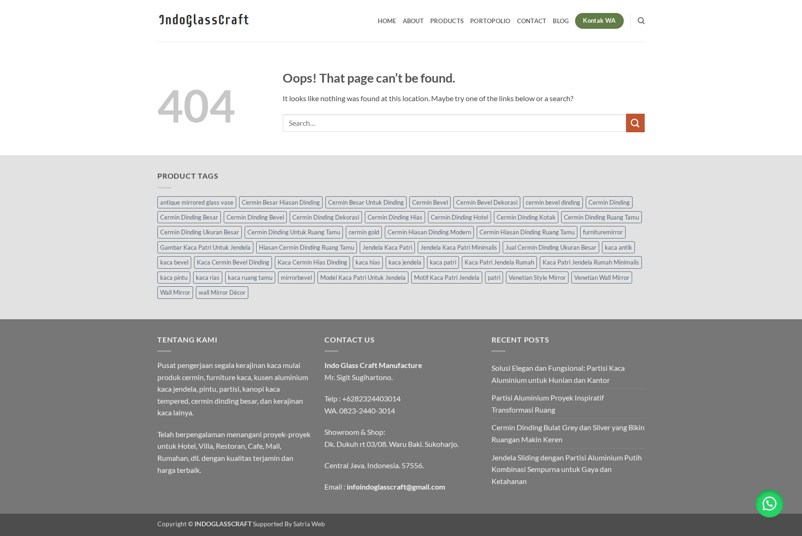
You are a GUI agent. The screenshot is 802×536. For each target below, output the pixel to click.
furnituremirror (603, 232)
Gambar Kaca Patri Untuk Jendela (205, 247)
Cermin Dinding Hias (395, 217)
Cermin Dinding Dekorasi (325, 217)
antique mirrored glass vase (196, 202)
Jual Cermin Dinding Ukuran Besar (550, 247)
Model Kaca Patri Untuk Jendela (363, 277)
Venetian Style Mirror (537, 277)
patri (494, 277)
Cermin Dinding (609, 202)
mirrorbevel (296, 277)
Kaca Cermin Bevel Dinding (233, 262)
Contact (532, 21)
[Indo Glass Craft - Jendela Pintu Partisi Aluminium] (203, 21)
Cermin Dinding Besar (189, 217)
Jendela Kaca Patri (387, 247)
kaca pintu (174, 277)
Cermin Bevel (430, 202)
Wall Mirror (175, 292)
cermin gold (364, 232)
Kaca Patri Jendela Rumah (499, 262)
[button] (769, 503)
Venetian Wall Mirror (601, 277)
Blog (561, 21)
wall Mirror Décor (222, 292)
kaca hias (368, 262)
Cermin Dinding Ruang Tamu (601, 217)
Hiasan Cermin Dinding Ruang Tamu (306, 247)
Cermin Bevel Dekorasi (486, 202)
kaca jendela (404, 262)
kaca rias (208, 277)
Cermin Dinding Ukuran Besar (199, 232)
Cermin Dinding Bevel (255, 217)
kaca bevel (174, 262)
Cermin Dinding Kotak (526, 217)
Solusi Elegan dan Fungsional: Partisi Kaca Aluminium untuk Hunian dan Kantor (558, 373)
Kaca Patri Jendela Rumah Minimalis (591, 262)
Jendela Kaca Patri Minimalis (458, 247)
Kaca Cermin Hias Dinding (312, 262)
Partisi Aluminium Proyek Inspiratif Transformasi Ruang (548, 403)
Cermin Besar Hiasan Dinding (281, 202)
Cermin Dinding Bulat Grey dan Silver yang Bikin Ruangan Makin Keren (568, 433)
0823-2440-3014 (367, 410)
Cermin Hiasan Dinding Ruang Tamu (527, 232)
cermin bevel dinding (553, 202)
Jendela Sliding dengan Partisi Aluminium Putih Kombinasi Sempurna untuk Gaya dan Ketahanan (567, 469)
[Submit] (635, 123)
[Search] (641, 21)
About (413, 21)
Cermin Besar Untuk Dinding (366, 202)
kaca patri (443, 262)
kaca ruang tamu (250, 277)
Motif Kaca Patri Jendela (446, 277)
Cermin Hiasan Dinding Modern (429, 232)
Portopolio (490, 21)
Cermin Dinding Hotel (459, 217)
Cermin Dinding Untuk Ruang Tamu (293, 232)
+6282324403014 (371, 398)
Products (447, 21)
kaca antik (618, 247)
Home (387, 21)
